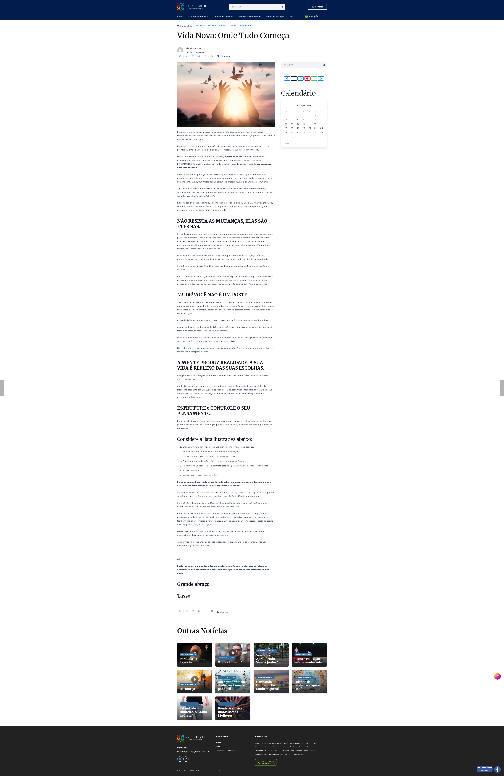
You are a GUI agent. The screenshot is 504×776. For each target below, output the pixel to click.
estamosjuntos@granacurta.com (193, 751)
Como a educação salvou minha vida (308, 660)
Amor (257, 743)
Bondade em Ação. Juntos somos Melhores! (231, 712)
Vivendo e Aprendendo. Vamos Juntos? (267, 658)
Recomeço (187, 689)
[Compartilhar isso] (180, 56)
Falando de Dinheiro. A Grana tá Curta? (193, 712)
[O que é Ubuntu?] (232, 645)
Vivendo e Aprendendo (294, 754)
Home (218, 742)
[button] (286, 16)
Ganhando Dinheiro (297, 747)
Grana (309, 747)
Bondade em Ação (268, 743)
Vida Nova (225, 56)
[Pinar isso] (199, 56)
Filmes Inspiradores (280, 747)
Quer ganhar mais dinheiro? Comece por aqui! (231, 685)
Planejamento (309, 750)
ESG (314, 743)
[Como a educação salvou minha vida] (309, 645)
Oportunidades (296, 750)
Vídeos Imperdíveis (276, 754)
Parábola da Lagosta (188, 660)
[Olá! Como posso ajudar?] (497, 769)
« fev (287, 143)
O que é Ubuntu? (230, 662)
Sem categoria (261, 754)
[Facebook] (179, 759)
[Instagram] (185, 759)
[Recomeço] (194, 672)
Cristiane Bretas (193, 48)
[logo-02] (191, 6)
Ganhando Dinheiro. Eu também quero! (267, 685)
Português (313, 16)
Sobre (218, 746)
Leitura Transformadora (279, 750)
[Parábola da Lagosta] (194, 645)
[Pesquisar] (282, 7)
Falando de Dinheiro (263, 747)
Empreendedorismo (303, 743)
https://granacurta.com (194, 52)
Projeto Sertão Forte (285, 743)
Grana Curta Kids (261, 750)
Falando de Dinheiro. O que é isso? (307, 685)
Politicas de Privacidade (225, 750)
